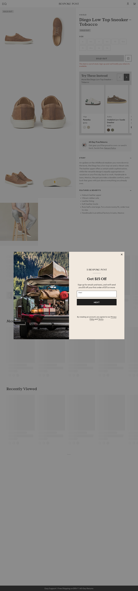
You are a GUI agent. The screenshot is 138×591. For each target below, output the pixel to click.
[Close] (121, 254)
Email (80, 292)
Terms (100, 319)
